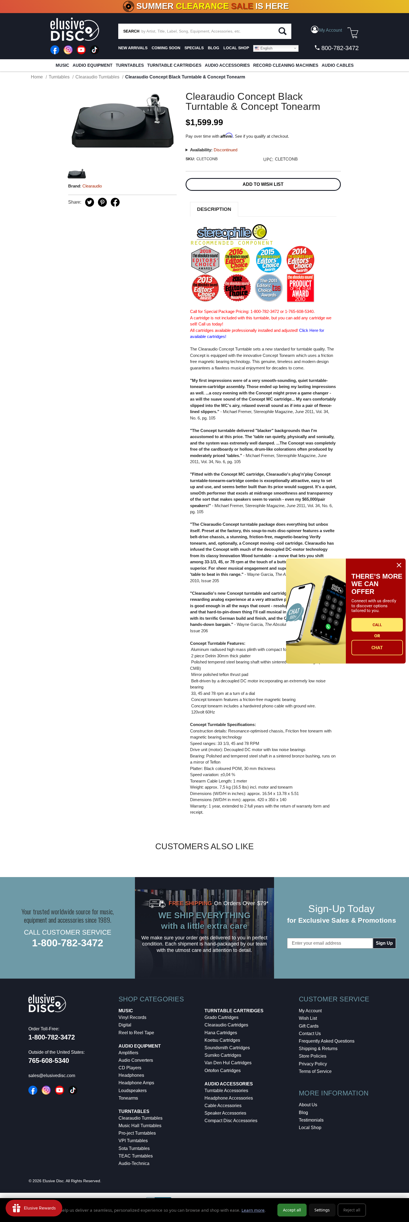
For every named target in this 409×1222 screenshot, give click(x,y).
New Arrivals (132, 48)
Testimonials (311, 1120)
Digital (125, 1025)
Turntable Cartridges (174, 65)
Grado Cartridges (221, 1017)
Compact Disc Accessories (230, 1120)
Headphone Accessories (228, 1098)
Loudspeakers (133, 1090)
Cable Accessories (223, 1105)
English (265, 48)
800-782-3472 (339, 48)
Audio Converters (136, 1060)
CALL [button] (377, 625)
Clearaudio (92, 186)
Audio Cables (338, 65)
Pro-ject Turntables (137, 1133)
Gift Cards (309, 1026)
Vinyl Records (132, 1017)
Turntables (130, 65)
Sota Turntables (134, 1148)
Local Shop (310, 1127)
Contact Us (310, 1033)
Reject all (351, 1210)
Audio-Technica (134, 1163)
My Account (310, 1010)
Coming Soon (166, 48)
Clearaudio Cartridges (226, 1025)
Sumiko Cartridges (222, 1055)
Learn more (253, 1210)
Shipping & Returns (318, 1048)
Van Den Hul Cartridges (228, 1062)
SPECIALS (194, 48)
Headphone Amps (136, 1082)
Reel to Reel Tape (136, 1032)
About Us (308, 1104)
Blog (303, 1112)
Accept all (292, 1210)
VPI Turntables (133, 1140)
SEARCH (131, 31)
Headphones (131, 1075)
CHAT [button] (377, 647)
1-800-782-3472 (67, 943)
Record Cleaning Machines (285, 65)
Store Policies (312, 1056)
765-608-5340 (48, 1060)
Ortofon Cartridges (222, 1070)
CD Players (130, 1067)
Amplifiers (128, 1052)
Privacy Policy (313, 1063)
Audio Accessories (227, 65)
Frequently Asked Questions (326, 1041)
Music (62, 65)
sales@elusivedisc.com (51, 1075)
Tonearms (128, 1098)
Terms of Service (315, 1071)
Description (214, 209)
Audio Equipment (92, 65)
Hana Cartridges (220, 1032)
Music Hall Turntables (140, 1125)
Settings (322, 1210)
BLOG (213, 48)
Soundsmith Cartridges (227, 1047)
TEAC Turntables (136, 1156)
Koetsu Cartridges (222, 1040)
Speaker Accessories (225, 1113)
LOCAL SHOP (236, 48)
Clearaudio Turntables (140, 1118)
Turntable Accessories (226, 1090)
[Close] (399, 565)
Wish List (308, 1018)
